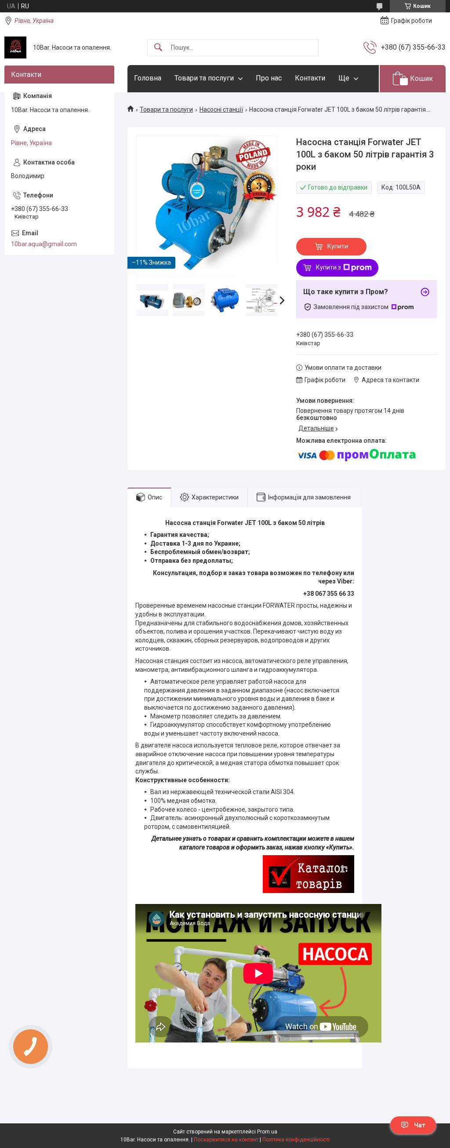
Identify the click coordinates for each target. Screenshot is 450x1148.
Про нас (269, 78)
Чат (419, 1125)
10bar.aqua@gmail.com (44, 244)
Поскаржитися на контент (226, 1140)
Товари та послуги (204, 78)
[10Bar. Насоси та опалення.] (15, 47)
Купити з (328, 267)
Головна (147, 78)
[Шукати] (158, 48)
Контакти (310, 78)
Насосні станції (221, 109)
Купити (337, 246)
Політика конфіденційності (296, 1140)
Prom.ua (267, 1132)
